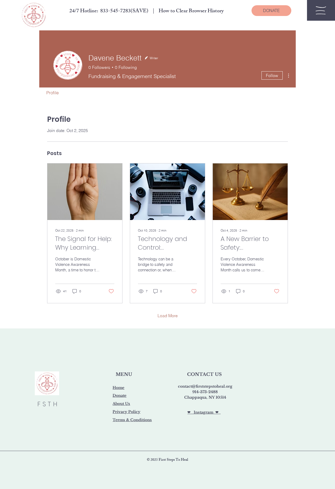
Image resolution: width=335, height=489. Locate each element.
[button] (321, 10)
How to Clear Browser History (191, 11)
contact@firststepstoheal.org (205, 386)
